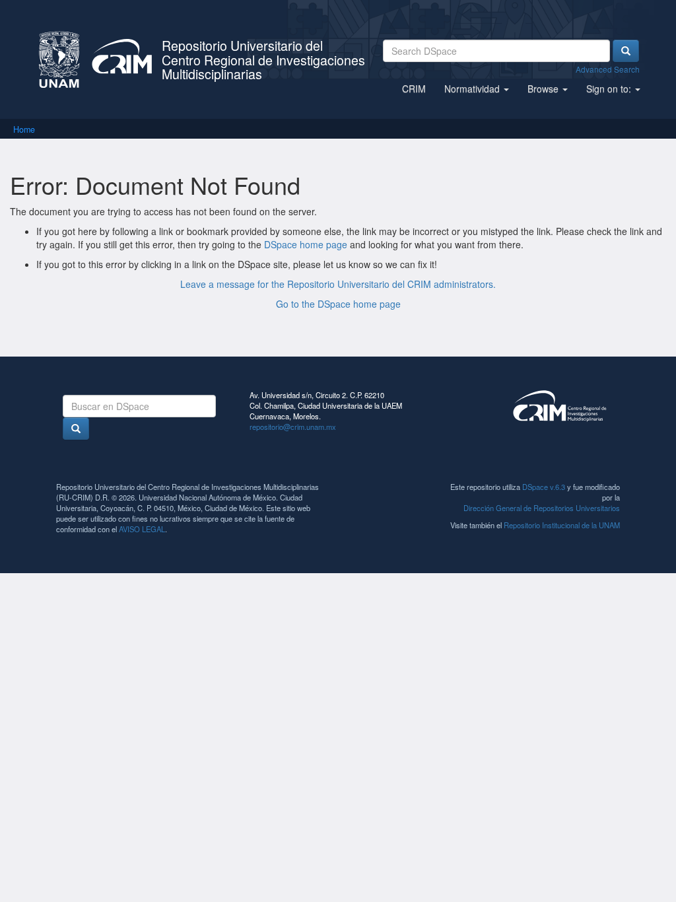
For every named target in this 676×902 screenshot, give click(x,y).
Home (24, 129)
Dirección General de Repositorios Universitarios (541, 508)
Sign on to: (610, 88)
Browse (544, 88)
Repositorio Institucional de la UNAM (562, 525)
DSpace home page (305, 244)
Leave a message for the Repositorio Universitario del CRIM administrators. (338, 284)
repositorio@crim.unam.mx (293, 426)
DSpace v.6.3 (543, 486)
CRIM (414, 88)
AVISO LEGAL (142, 529)
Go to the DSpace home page (338, 303)
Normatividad (473, 88)
